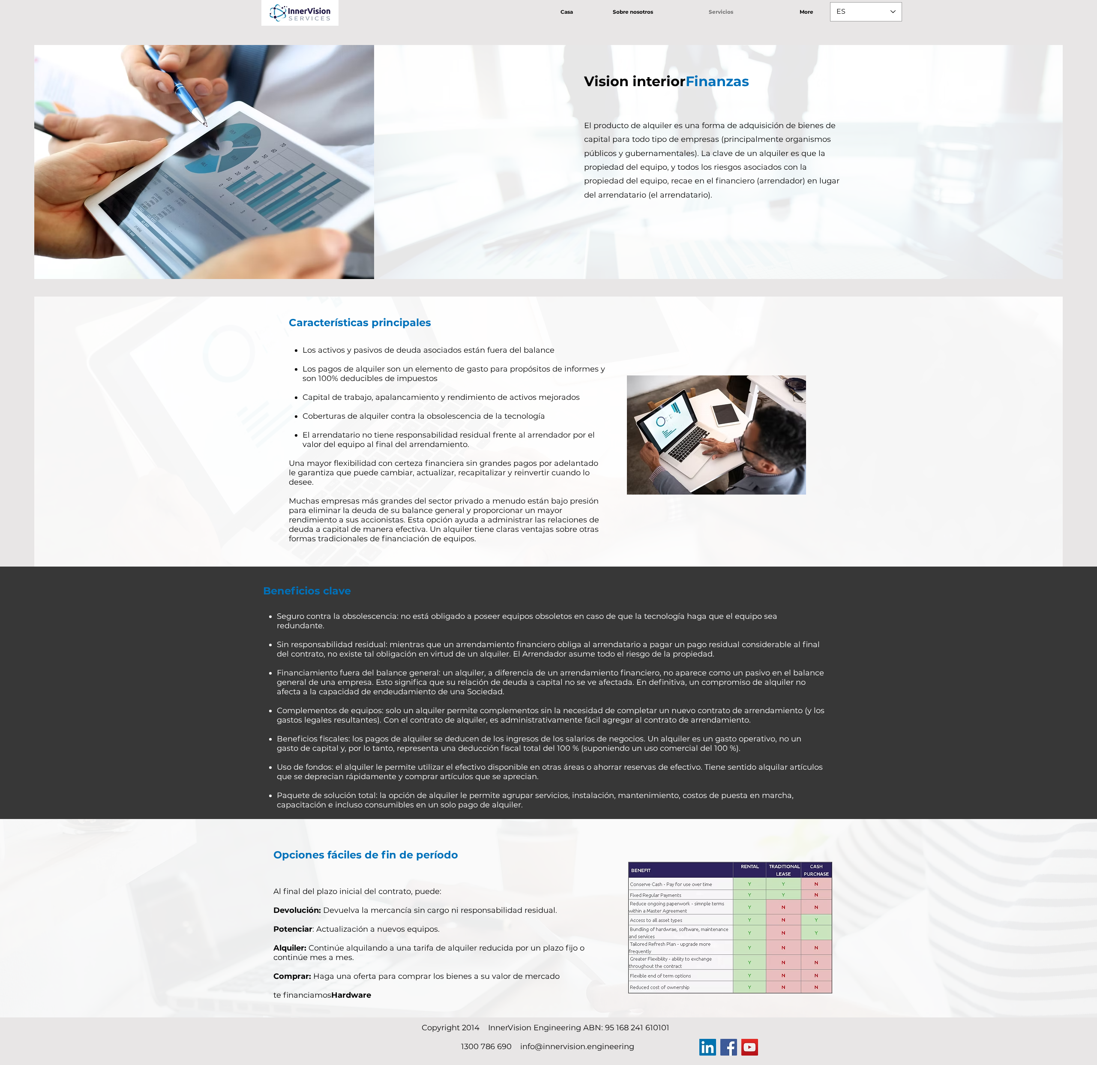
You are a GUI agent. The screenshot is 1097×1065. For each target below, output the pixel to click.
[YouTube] (749, 1047)
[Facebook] (728, 1047)
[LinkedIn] (707, 1047)
